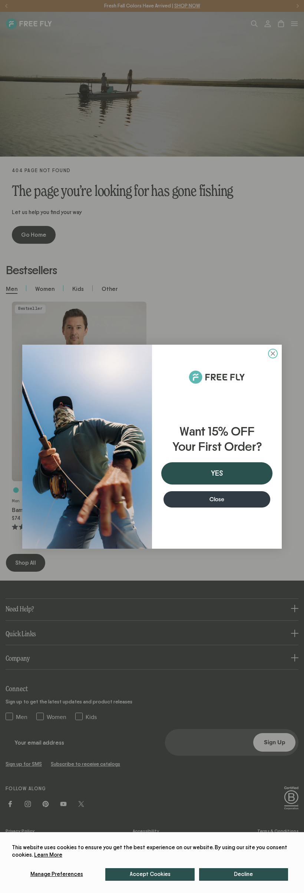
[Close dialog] (272, 353)
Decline (243, 874)
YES (217, 473)
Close (216, 499)
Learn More (48, 855)
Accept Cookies (150, 874)
